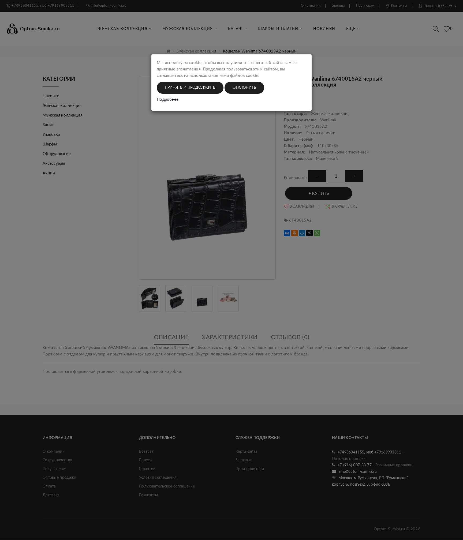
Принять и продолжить (190, 87)
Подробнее (168, 100)
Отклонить (244, 87)
